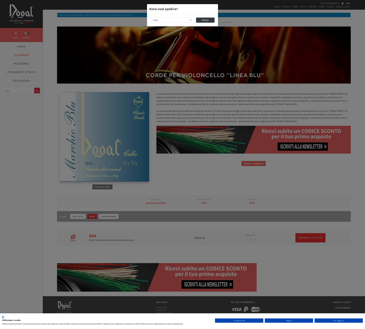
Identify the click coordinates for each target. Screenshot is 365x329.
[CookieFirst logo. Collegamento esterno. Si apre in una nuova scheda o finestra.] (3, 317)
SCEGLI (205, 20)
